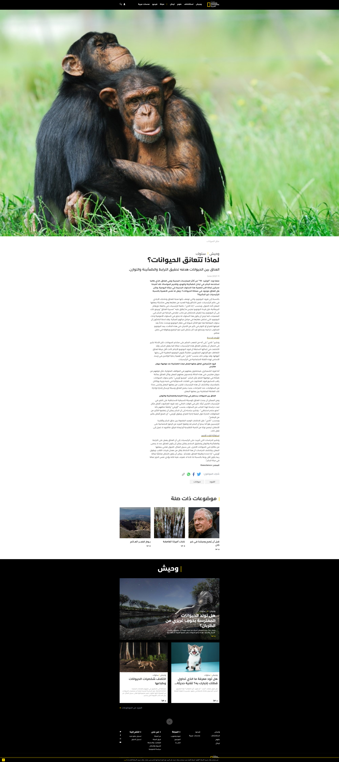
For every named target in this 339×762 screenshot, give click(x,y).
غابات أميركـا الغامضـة (174, 542)
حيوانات (197, 481)
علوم (179, 4)
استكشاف (188, 4)
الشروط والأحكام (155, 746)
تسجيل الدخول (136, 739)
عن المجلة (157, 736)
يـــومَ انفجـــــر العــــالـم (140, 542)
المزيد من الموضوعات (132, 708)
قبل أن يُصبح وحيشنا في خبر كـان (204, 543)
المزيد (125, 760)
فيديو (154, 4)
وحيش (199, 4)
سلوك (201, 253)
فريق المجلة (157, 739)
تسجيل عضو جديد (135, 736)
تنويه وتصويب (176, 736)
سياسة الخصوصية (155, 749)
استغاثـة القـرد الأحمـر (210, 435)
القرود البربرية (213, 337)
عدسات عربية (144, 4)
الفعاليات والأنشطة (154, 743)
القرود (212, 481)
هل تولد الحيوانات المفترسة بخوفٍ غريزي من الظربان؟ (190, 620)
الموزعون (177, 739)
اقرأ (216, 549)
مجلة (162, 4)
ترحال (172, 4)
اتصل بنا (178, 743)
